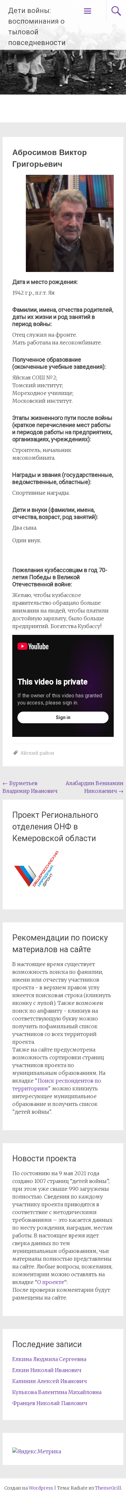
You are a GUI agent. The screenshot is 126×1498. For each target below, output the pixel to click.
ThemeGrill (108, 1488)
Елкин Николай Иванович (46, 1370)
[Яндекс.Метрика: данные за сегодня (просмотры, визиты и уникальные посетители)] (36, 1451)
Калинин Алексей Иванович (49, 1381)
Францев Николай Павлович (49, 1403)
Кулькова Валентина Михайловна (56, 1392)
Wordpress (41, 1488)
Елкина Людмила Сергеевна (49, 1359)
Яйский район (37, 753)
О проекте (50, 1282)
